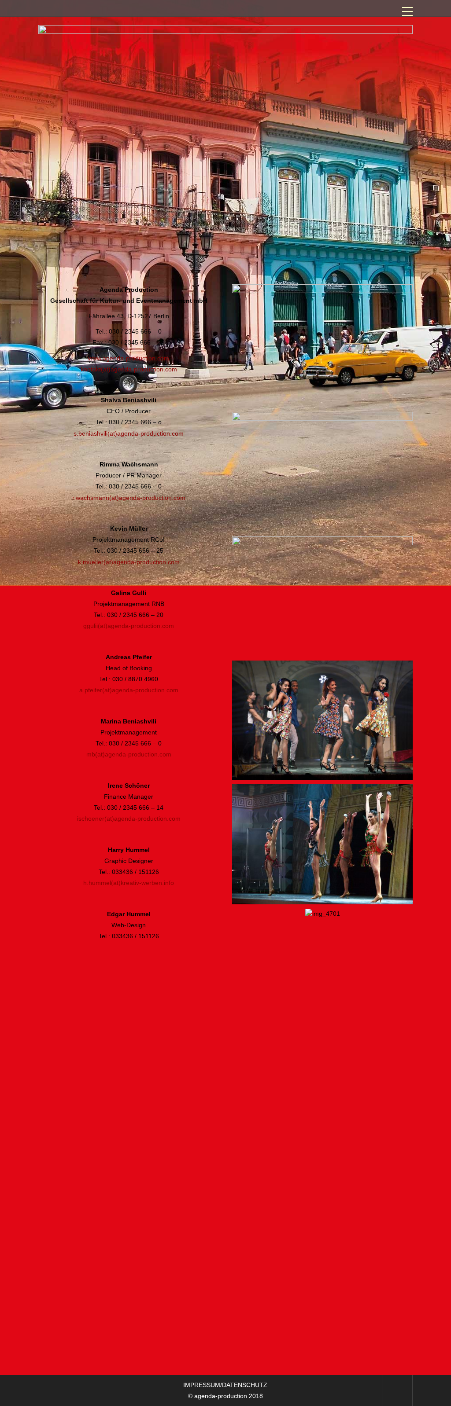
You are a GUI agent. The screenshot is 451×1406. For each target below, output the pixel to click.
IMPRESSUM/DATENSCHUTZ (225, 1384)
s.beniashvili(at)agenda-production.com (129, 433)
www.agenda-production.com (128, 358)
